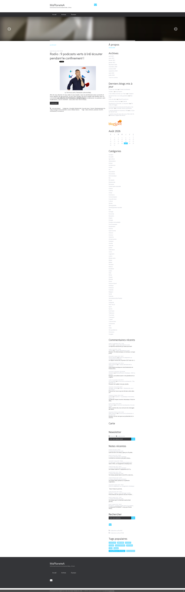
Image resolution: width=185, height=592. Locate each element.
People (110, 277)
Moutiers (111, 405)
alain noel (120, 542)
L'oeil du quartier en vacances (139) (118, 110)
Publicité (111, 290)
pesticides (129, 545)
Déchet (111, 203)
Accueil (54, 14)
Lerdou (111, 350)
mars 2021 (111, 58)
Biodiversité (78, 108)
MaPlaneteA (57, 5)
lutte (110, 548)
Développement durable (115, 207)
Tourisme (111, 315)
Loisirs (69, 110)
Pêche (110, 275)
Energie (111, 220)
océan (110, 271)
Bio (109, 178)
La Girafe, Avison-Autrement (124, 108)
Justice (110, 247)
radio (86, 110)
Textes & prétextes (125, 89)
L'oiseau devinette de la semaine (120, 365)
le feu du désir (112, 99)
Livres (110, 252)
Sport (110, 306)
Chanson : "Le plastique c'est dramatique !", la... (121, 397)
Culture (92, 108)
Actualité (71, 108)
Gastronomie (112, 230)
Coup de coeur (86, 108)
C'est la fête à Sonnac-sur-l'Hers (117, 93)
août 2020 (111, 73)
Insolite (111, 243)
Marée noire (112, 258)
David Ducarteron (123, 99)
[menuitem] (54, 14)
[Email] (95, 4)
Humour (111, 235)
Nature (77, 110)
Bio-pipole (111, 180)
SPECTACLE (112, 304)
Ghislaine (111, 373)
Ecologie (55, 110)
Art (109, 169)
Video (110, 328)
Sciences (111, 296)
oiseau (116, 548)
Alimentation (112, 161)
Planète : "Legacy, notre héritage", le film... (120, 493)
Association (112, 171)
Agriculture (112, 159)
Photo (110, 281)
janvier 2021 (112, 62)
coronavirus (60, 111)
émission (91, 110)
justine (110, 396)
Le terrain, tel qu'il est (114, 101)
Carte (112, 423)
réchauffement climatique (117, 551)
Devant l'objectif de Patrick (118, 115)
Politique (111, 285)
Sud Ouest (111, 311)
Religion (111, 292)
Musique (111, 264)
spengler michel (113, 388)
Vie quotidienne (113, 330)
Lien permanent (56, 108)
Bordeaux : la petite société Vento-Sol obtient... (121, 505)
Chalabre (130, 93)
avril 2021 (111, 56)
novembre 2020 (113, 66)
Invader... (111, 91)
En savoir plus (111, 590)
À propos (73, 14)
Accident (111, 154)
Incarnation (119, 91)
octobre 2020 (112, 69)
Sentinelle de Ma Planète (115, 298)
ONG (110, 273)
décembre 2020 (113, 64)
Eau (110, 209)
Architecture (112, 165)
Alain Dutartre (112, 364)
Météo (110, 262)
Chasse (111, 188)
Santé (110, 294)
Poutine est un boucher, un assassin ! (119, 103)
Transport (111, 317)
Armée (110, 167)
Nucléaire (111, 268)
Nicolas (111, 345)
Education (111, 216)
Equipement (112, 226)
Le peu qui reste (113, 89)
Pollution (111, 287)
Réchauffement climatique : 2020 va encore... (122, 373)
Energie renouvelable (114, 222)
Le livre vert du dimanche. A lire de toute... (121, 405)
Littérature (112, 249)
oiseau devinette (120, 545)
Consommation (113, 197)
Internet (111, 245)
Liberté (125, 101)
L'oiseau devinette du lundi (122, 345)
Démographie (112, 205)
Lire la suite (54, 103)
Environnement (62, 110)
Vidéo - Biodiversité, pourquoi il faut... (121, 388)
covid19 (101, 110)
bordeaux (128, 542)
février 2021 (112, 60)
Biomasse (111, 184)
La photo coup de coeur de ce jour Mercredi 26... (121, 114)
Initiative (111, 241)
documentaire (130, 551)
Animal (110, 163)
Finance (111, 228)
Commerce (111, 195)
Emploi (110, 218)
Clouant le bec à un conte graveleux (118, 96)
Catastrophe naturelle (115, 186)
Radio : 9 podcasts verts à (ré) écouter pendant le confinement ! (76, 56)
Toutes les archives (113, 77)
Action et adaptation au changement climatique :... (120, 358)
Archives (63, 14)
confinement (53, 111)
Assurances (112, 173)
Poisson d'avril (113, 283)
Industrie (111, 237)
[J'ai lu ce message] (183, 590)
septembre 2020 (113, 71)
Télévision (111, 313)
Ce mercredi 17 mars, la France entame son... (121, 462)
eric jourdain (112, 381)
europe (111, 545)
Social (110, 300)
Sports (110, 309)
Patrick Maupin (113, 357)
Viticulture (111, 332)
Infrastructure (112, 239)
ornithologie (112, 542)
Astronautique (112, 176)
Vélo (110, 325)
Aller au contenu (5, 1)
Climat (110, 192)
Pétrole (111, 279)
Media (73, 110)
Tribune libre (112, 321)
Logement (111, 254)
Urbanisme (112, 323)
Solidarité (111, 302)
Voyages (111, 334)
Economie (111, 214)
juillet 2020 (112, 75)
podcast (96, 110)
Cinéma (111, 190)
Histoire (111, 233)
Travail (110, 319)
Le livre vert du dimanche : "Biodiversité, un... (122, 382)
